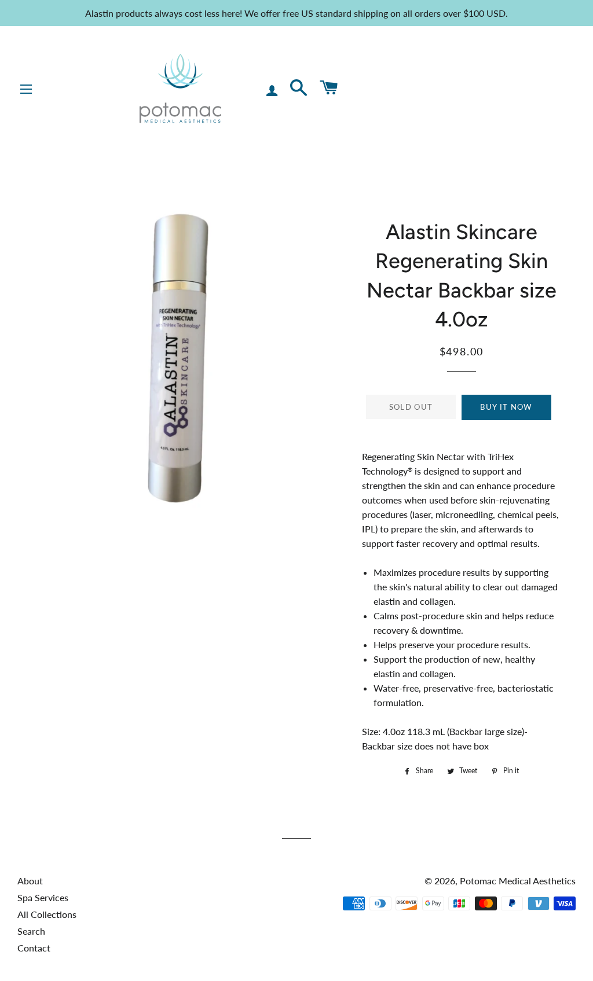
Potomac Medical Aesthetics (518, 880)
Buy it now (506, 406)
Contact (33, 947)
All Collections (46, 914)
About (30, 880)
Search (31, 930)
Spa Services (42, 897)
